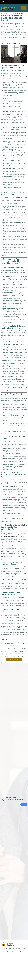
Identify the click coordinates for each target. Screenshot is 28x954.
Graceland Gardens (14, 2)
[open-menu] (23, 8)
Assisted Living (7, 662)
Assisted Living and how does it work (15, 43)
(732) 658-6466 (5, 2)
